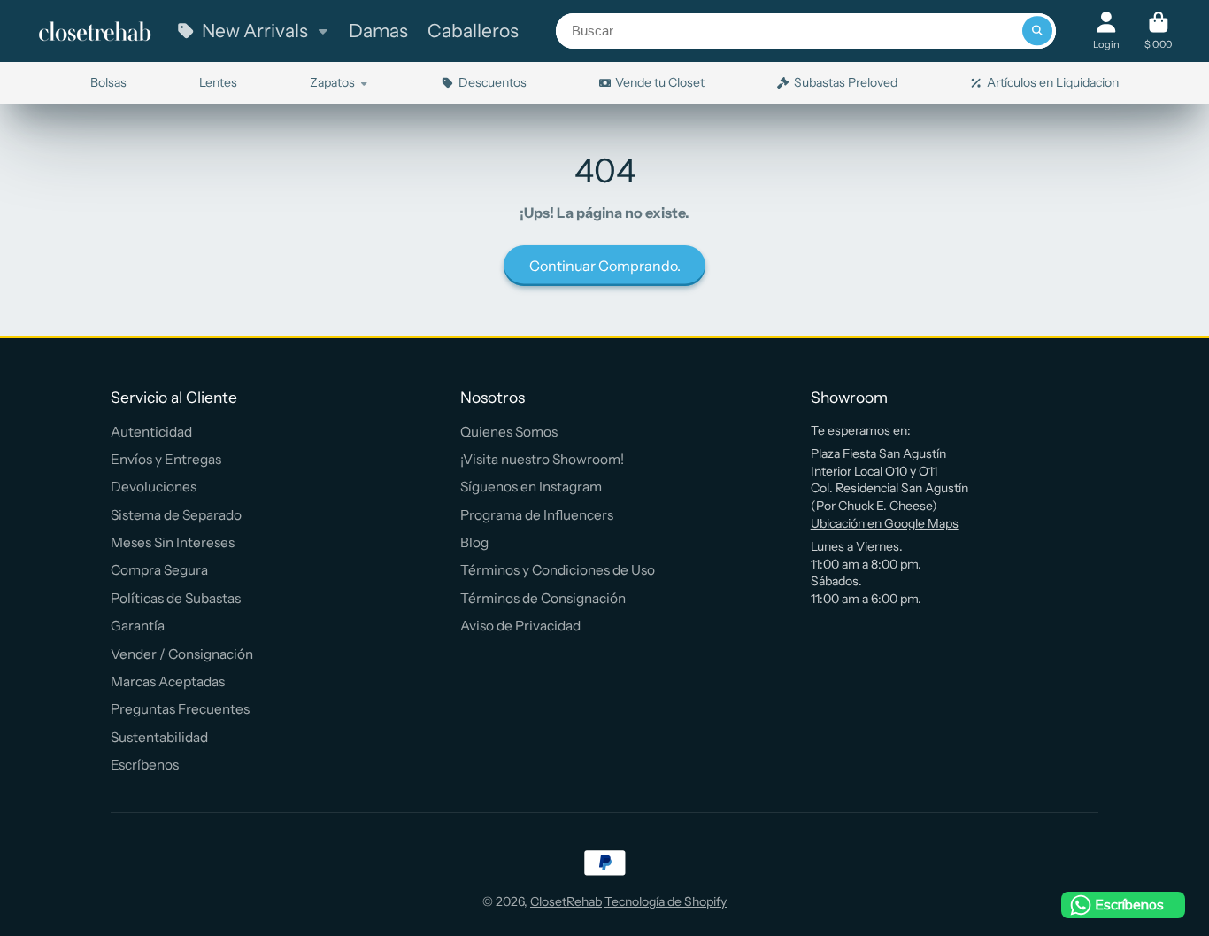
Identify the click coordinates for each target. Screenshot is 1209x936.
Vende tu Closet (660, 82)
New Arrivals (255, 30)
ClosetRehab (566, 901)
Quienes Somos (509, 431)
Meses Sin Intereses (173, 542)
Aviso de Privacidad (520, 625)
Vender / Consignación (182, 654)
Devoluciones (153, 486)
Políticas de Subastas (176, 598)
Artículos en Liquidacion (1053, 82)
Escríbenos (145, 764)
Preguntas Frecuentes (180, 708)
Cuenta (1106, 31)
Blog (474, 542)
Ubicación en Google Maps (885, 523)
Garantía (138, 625)
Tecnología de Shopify (665, 901)
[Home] (94, 31)
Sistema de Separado (176, 515)
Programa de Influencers (536, 515)
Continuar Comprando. (605, 266)
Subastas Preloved (845, 82)
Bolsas (108, 82)
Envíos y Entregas (166, 459)
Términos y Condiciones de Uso (557, 569)
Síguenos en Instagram (531, 486)
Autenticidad (151, 431)
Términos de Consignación (543, 598)
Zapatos (332, 82)
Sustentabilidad (159, 737)
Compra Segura (159, 569)
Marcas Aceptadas (168, 681)
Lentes (218, 82)
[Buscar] (1037, 31)
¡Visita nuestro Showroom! (542, 459)
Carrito (1158, 31)
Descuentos (492, 82)
